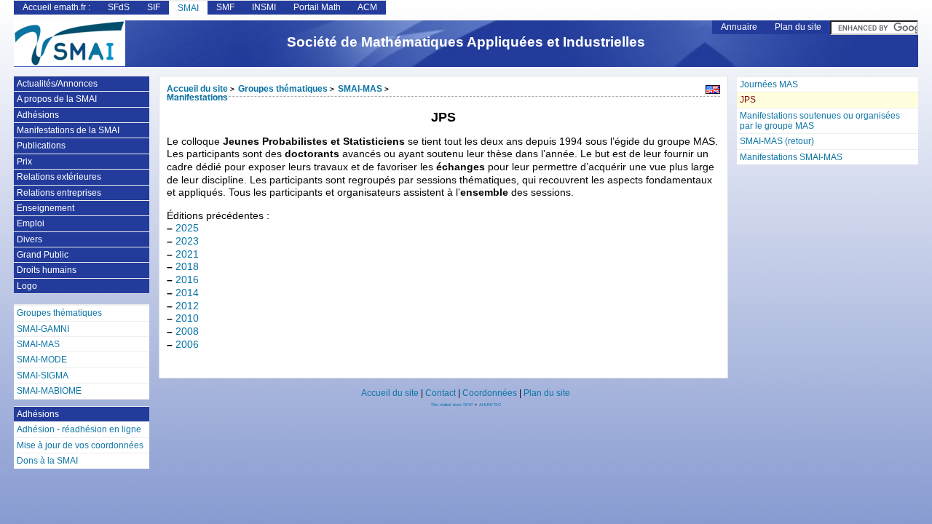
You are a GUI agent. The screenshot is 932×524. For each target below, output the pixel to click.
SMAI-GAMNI (43, 329)
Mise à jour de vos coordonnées (80, 445)
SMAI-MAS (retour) (777, 141)
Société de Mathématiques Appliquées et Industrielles (466, 41)
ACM (367, 7)
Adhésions (38, 115)
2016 (187, 279)
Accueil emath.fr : (56, 7)
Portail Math (317, 7)
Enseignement (45, 208)
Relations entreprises (59, 193)
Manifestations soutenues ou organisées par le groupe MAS (820, 121)
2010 (187, 318)
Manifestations (197, 97)
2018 (187, 266)
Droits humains (46, 270)
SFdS (119, 7)
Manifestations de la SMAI (68, 130)
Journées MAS (769, 84)
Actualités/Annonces (57, 84)
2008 (187, 331)
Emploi (30, 223)
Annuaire (739, 27)
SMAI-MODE (42, 359)
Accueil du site (197, 88)
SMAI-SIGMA (42, 375)
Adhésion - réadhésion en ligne (79, 429)
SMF (225, 7)
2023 (187, 241)
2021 (187, 254)
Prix (24, 161)
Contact (440, 393)
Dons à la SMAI (47, 461)
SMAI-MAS (360, 88)
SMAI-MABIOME (49, 391)
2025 (187, 228)
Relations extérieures (59, 177)
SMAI (188, 8)
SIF (153, 7)
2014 (187, 292)
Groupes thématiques (283, 88)
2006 (187, 344)
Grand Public (42, 255)
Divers (29, 239)
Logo (27, 286)
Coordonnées (489, 393)
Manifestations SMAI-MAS (791, 157)
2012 (187, 306)
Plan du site (798, 27)
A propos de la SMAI (57, 99)
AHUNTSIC (490, 404)
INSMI (264, 7)
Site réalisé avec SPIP (453, 404)
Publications (41, 145)
